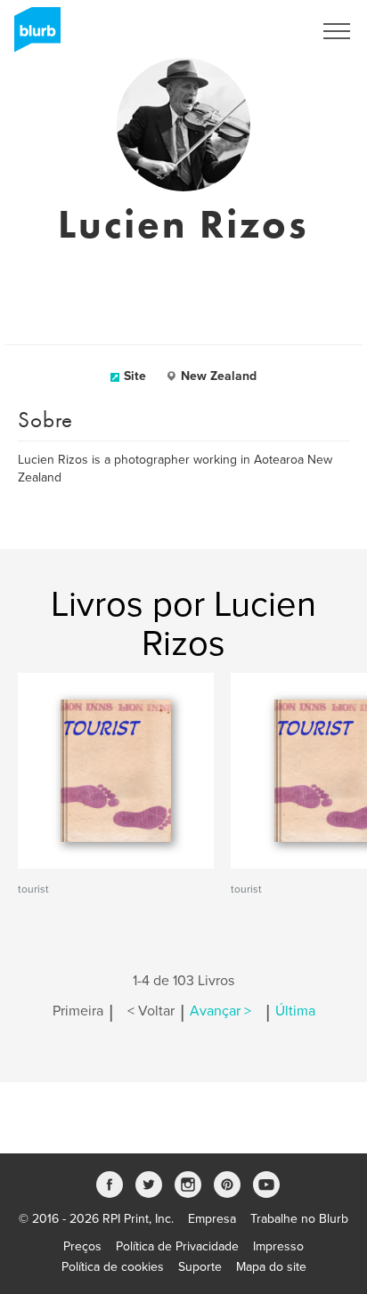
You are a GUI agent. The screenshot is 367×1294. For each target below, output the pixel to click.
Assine (270, 31)
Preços (82, 1246)
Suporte (200, 1266)
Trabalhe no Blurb (299, 1218)
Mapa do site (271, 1266)
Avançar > (220, 1011)
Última (295, 1011)
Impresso (278, 1246)
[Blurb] (32, 35)
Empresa (212, 1218)
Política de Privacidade (177, 1246)
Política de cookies (112, 1266)
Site (135, 376)
